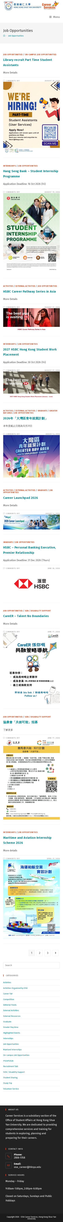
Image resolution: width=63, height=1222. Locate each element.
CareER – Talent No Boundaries (26, 616)
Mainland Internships (12, 1049)
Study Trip (7, 1083)
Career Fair (8, 993)
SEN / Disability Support (38, 611)
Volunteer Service (11, 1089)
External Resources (11, 1016)
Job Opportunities (13, 54)
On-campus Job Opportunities (41, 54)
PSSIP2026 (8, 1061)
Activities (8, 286)
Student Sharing (10, 1077)
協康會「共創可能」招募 (20, 722)
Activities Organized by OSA (15, 988)
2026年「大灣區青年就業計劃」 (25, 418)
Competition (8, 999)
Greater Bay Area (10, 1027)
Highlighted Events (11, 1033)
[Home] (4, 36)
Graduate (42, 411)
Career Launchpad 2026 (20, 498)
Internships (9, 166)
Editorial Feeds (10, 1005)
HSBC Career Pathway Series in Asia (29, 291)
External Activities (25, 286)
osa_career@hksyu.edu (27, 1167)
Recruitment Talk (10, 1066)
